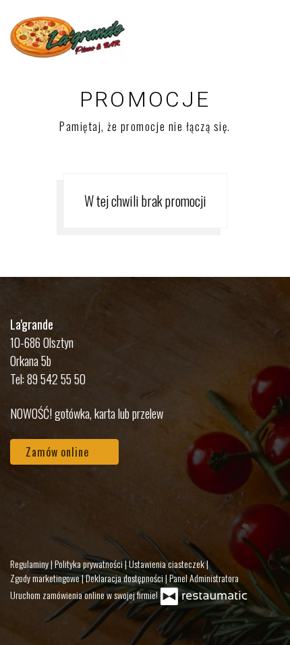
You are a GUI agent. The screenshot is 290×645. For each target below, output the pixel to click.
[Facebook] (27, 503)
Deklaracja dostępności (125, 578)
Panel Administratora (204, 578)
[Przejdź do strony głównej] (67, 37)
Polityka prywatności (90, 564)
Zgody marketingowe (46, 578)
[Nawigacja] (266, 37)
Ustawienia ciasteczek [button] (167, 564)
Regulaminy (30, 564)
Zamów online (59, 452)
